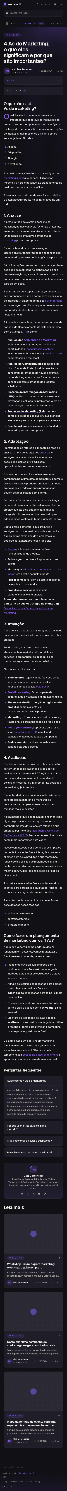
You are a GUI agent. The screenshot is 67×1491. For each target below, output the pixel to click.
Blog (4, 1482)
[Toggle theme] (61, 4)
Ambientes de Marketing (40, 340)
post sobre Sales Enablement (40, 1054)
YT (17, 1487)
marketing (10, 240)
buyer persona (53, 300)
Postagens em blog (20, 727)
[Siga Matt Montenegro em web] (22, 1194)
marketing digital (14, 178)
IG (5, 1487)
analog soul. (18, 1473)
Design (12, 549)
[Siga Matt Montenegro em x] (33, 1194)
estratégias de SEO (25, 732)
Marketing (12, 35)
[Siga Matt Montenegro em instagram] (28, 1194)
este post (41, 686)
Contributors (16, 1482)
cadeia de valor (53, 353)
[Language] (55, 4)
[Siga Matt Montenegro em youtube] (39, 1194)
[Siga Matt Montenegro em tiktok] (45, 1194)
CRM (25, 331)
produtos (45, 452)
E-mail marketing (18, 692)
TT (24, 1487)
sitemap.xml (17, 1467)
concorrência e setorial (40, 349)
